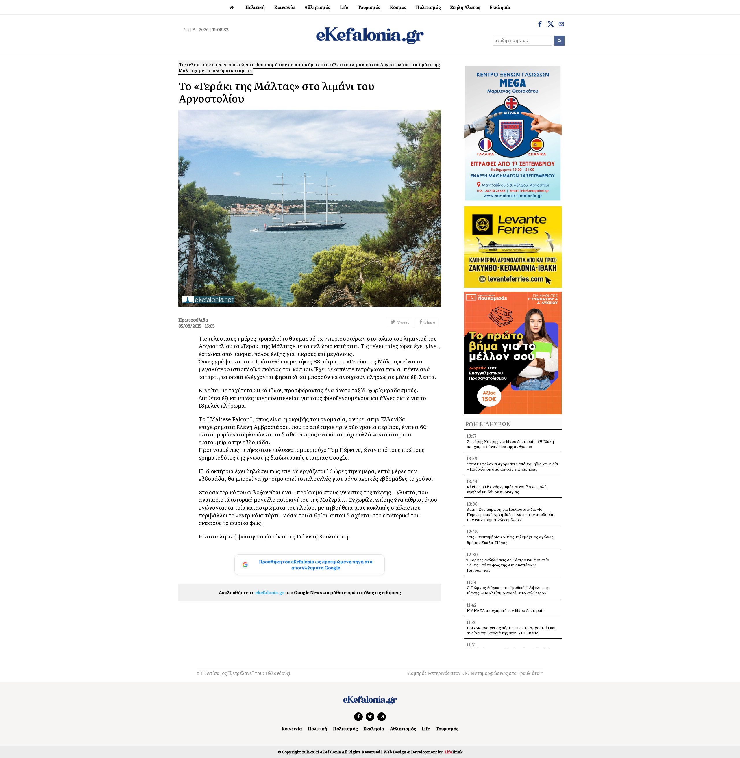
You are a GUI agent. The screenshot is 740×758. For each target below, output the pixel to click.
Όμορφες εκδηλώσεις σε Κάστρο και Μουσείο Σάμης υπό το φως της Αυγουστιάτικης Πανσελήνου (508, 565)
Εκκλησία (373, 728)
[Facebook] (540, 24)
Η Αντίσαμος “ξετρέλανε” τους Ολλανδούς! (245, 673)
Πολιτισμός (345, 728)
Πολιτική (317, 728)
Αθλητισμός (403, 728)
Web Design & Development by (423, 752)
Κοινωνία (292, 728)
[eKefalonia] (370, 35)
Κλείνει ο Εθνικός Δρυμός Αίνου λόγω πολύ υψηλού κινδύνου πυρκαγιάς (507, 489)
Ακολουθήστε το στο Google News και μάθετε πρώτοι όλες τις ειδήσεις (310, 592)
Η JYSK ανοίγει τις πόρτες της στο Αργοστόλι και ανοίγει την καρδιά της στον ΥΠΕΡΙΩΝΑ (511, 630)
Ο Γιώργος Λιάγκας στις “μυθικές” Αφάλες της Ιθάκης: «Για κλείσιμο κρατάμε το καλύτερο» (508, 590)
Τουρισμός (447, 728)
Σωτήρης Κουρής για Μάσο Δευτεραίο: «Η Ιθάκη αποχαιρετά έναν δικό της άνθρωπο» (510, 444)
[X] (550, 24)
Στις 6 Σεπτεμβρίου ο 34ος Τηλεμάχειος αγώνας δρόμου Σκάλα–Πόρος (510, 539)
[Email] (561, 24)
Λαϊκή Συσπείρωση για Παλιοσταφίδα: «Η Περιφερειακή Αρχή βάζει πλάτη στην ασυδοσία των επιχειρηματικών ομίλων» (510, 514)
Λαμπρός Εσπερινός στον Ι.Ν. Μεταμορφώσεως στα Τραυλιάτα (473, 673)
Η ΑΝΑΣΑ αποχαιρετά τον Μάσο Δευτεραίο (506, 610)
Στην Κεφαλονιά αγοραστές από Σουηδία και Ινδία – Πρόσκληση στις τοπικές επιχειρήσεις (512, 466)
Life (426, 728)
